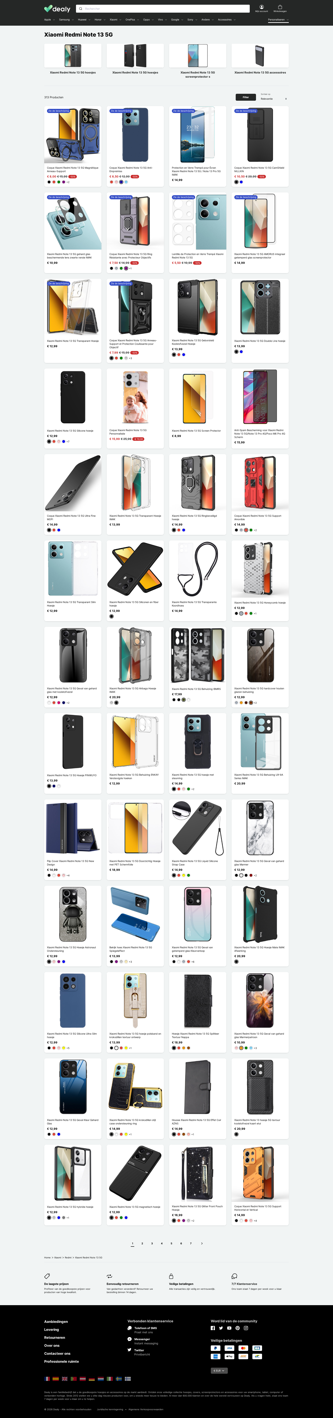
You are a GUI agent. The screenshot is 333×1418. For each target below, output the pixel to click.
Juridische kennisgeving (110, 1409)
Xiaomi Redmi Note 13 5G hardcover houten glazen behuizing (259, 690)
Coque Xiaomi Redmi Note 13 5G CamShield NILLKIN (259, 169)
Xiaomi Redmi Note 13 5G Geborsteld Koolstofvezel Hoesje (193, 342)
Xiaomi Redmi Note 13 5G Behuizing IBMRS (196, 688)
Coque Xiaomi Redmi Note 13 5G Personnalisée (128, 432)
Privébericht (142, 1354)
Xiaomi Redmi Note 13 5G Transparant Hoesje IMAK (135, 517)
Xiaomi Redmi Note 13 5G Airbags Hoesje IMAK (132, 690)
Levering (51, 1330)
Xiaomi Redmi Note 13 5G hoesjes (73, 72)
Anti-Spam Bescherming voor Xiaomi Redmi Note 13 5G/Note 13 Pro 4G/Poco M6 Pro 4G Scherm (259, 434)
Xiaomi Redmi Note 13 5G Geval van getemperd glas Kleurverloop (192, 949)
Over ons (51, 1345)
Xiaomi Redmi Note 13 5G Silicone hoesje (70, 430)
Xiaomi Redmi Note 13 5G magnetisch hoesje (134, 1206)
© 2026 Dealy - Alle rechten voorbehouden (67, 1409)
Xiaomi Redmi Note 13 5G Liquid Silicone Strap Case (195, 863)
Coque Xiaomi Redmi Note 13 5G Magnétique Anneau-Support (72, 169)
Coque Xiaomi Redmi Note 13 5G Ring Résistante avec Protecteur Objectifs (130, 256)
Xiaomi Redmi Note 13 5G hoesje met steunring (193, 776)
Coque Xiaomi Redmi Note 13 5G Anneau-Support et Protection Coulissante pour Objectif (133, 344)
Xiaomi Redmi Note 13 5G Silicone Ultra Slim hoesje (72, 1035)
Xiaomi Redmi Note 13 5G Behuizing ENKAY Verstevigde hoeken (134, 776)
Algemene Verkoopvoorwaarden (146, 1409)
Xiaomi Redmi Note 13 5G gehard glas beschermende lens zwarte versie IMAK (69, 256)
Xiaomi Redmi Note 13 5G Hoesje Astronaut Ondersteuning (71, 949)
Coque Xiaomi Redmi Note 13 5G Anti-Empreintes (131, 169)
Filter (246, 97)
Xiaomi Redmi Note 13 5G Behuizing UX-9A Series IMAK (258, 776)
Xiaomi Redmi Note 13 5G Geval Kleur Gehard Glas (73, 1121)
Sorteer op (265, 94)
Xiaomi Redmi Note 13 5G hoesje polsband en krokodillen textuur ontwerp (135, 1035)
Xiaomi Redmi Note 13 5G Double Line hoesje (259, 340)
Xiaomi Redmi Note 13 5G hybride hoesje (70, 1206)
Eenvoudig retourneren (123, 1284)
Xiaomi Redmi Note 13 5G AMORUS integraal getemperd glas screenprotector (259, 256)
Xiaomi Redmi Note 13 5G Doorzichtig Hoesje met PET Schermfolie (134, 863)
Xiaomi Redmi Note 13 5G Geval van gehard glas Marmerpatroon (259, 1035)
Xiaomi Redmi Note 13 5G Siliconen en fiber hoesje (134, 604)
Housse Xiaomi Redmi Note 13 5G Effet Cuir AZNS (196, 1121)
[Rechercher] (80, 8)
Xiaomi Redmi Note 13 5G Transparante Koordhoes (194, 604)
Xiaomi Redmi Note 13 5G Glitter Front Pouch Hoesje (197, 1208)
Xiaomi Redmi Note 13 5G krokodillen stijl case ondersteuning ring (132, 1121)
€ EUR (217, 1370)
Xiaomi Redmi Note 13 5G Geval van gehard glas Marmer (259, 863)
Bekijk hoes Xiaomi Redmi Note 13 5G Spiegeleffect (130, 949)
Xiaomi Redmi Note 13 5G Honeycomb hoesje (260, 602)
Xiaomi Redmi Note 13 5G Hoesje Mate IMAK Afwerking (259, 949)
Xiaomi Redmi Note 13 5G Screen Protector (196, 430)
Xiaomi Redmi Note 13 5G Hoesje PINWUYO (72, 775)
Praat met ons (143, 1332)
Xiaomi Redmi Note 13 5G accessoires (260, 72)
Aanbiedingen (56, 1322)
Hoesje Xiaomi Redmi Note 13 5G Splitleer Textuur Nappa (195, 1035)
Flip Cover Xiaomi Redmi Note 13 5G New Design (70, 863)
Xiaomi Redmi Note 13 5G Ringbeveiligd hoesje (194, 517)
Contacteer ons (57, 1353)
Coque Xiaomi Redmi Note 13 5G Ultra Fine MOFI (71, 517)
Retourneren (54, 1337)
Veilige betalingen (181, 1284)
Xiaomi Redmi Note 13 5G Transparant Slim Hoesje (71, 604)
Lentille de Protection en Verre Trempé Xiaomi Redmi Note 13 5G (197, 256)
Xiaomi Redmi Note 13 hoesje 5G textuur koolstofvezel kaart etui (257, 1121)
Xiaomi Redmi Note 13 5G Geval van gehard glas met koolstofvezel (72, 690)
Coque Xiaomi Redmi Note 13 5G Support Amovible (257, 517)
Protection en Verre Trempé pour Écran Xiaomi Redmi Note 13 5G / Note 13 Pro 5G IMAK (196, 171)
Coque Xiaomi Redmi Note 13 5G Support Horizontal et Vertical (257, 1208)
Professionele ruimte (61, 1361)
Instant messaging (146, 1343)
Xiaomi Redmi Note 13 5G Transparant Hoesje (73, 340)
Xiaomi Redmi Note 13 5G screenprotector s (198, 74)
